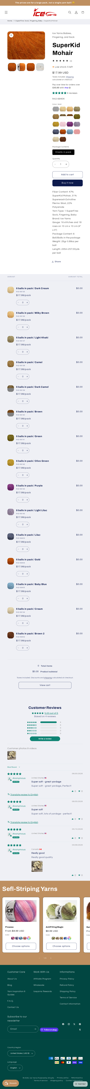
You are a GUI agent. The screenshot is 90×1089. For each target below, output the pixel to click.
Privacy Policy (67, 979)
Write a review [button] (45, 739)
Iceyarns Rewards (43, 991)
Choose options (21, 946)
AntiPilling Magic (55, 927)
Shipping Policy (68, 991)
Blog (9, 985)
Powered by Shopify (46, 1078)
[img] (14, 774)
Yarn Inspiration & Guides (16, 993)
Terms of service (41, 1080)
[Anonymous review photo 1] (37, 866)
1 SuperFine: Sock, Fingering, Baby (28, 21)
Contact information (74, 1080)
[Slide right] (50, 958)
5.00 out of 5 (51, 713)
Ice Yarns (33, 1078)
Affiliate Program (42, 979)
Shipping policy (56, 1080)
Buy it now (67, 183)
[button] (6, 12)
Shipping (70, 77)
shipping (48, 678)
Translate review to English (24, 794)
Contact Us (13, 1007)
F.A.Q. (10, 1001)
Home (9, 21)
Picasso (9, 927)
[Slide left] (39, 958)
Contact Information (70, 1004)
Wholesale (39, 985)
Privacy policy (63, 1078)
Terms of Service (68, 998)
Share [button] (58, 262)
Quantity (56, 159)
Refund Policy (67, 985)
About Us (12, 979)
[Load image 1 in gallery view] (12, 67)
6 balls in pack (63, 152)
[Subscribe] (35, 1029)
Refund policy (77, 1078)
